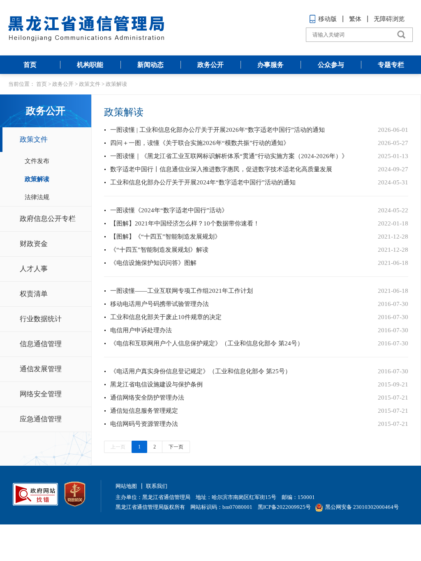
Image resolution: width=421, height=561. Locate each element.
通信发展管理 (41, 369)
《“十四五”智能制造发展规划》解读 (159, 249)
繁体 (355, 19)
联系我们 (156, 486)
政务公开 (210, 64)
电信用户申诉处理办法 (141, 330)
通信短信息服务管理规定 (144, 410)
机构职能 (90, 64)
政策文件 (89, 84)
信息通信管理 (41, 344)
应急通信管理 (41, 419)
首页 (30, 64)
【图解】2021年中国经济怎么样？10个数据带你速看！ (184, 223)
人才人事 (34, 269)
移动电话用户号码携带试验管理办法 (159, 304)
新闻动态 (150, 64)
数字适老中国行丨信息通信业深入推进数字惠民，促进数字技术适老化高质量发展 (221, 169)
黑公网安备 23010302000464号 (362, 507)
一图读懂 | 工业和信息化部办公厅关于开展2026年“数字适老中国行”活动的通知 (217, 129)
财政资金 (34, 244)
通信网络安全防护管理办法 (147, 397)
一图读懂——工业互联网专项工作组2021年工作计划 (181, 290)
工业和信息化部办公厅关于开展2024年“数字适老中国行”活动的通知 (203, 182)
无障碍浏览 (389, 19)
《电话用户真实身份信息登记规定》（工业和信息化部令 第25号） (200, 371)
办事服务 (270, 64)
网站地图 (126, 486)
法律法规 (37, 197)
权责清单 (34, 294)
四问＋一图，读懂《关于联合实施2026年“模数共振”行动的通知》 (199, 143)
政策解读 (116, 84)
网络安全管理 (41, 394)
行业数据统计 (41, 319)
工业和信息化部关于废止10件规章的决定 (166, 317)
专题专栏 (391, 64)
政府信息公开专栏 (48, 219)
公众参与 (331, 64)
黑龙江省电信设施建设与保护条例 (156, 384)
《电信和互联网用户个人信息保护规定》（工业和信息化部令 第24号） (206, 343)
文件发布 (37, 161)
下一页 (176, 447)
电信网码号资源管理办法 (144, 424)
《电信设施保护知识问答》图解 (153, 263)
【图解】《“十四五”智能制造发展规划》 (165, 236)
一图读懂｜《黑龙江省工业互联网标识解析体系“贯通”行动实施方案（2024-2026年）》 (229, 156)
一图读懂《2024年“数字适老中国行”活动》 (169, 210)
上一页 (118, 447)
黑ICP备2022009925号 (284, 507)
